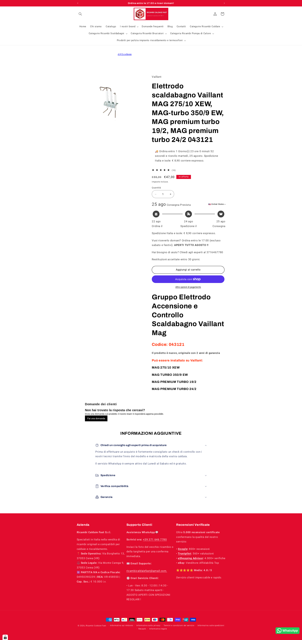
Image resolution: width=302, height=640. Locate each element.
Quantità (156, 188)
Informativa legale (158, 629)
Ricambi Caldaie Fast (96, 626)
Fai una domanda (96, 418)
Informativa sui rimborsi (121, 625)
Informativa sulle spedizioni (211, 625)
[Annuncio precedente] (77, 3)
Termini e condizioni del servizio (179, 625)
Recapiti (142, 629)
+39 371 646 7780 (155, 539)
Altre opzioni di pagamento (188, 287)
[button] (80, 13)
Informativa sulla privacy (148, 625)
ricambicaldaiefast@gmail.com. (146, 570)
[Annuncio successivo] (224, 3)
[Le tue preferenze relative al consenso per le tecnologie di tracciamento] (5, 637)
